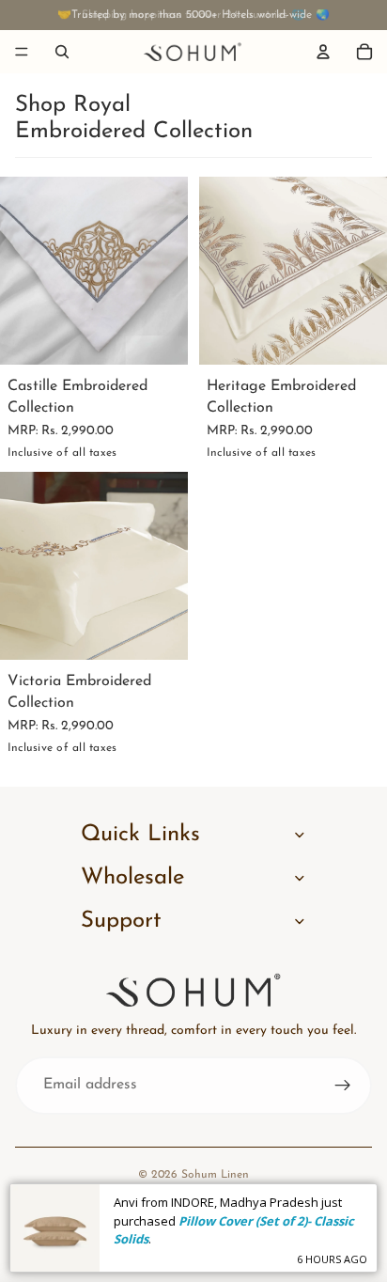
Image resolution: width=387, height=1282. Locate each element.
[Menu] (21, 51)
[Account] (323, 51)
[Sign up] (343, 1085)
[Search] (62, 51)
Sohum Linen (215, 1174)
